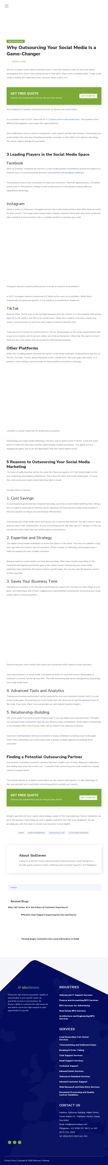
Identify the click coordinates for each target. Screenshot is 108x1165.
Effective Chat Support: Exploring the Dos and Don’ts (48, 914)
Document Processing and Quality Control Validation (76, 1093)
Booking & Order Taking (71, 1050)
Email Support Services (71, 1060)
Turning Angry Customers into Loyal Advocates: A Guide (50, 938)
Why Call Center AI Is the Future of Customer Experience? (38, 907)
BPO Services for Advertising (74, 1005)
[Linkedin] (14, 1142)
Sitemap (45, 1160)
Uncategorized (15, 41)
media (21, 832)
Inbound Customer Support (73, 1081)
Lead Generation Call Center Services (74, 1038)
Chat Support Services (71, 1055)
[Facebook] (9, 1142)
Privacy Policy (10, 1160)
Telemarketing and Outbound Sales (77, 1044)
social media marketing (78, 832)
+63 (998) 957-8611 (80, 1128)
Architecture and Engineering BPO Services (77, 1017)
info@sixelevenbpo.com (76, 1124)
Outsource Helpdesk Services (74, 1076)
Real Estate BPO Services (72, 1010)
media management (36, 832)
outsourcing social (56, 832)
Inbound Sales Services (71, 1071)
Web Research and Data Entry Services (79, 1087)
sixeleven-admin (19, 61)
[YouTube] (19, 1142)
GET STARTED (88, 96)
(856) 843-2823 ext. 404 (75, 1136)
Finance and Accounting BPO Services (78, 1000)
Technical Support (68, 1066)
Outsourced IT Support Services (76, 995)
